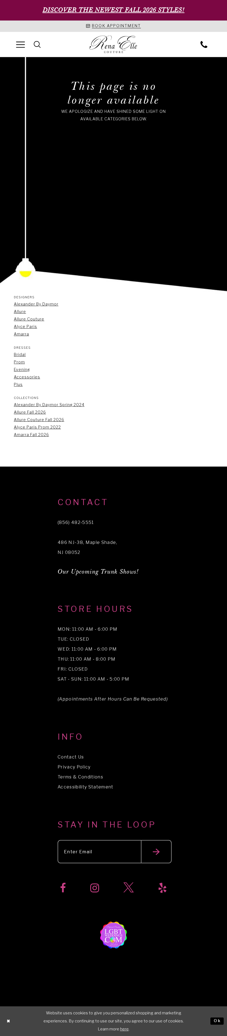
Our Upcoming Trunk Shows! (98, 572)
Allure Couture (29, 319)
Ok (217, 1021)
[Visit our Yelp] (162, 888)
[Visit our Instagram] (94, 888)
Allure (20, 311)
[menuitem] (20, 44)
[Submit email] (156, 851)
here (124, 1029)
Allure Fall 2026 (30, 412)
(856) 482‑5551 (76, 522)
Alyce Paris (25, 326)
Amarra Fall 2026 (31, 434)
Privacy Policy (74, 767)
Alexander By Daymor (36, 304)
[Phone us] (204, 44)
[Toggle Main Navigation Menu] (20, 44)
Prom (19, 362)
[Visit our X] (128, 888)
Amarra (21, 334)
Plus (18, 384)
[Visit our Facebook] (63, 888)
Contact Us (71, 757)
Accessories (27, 377)
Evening (22, 369)
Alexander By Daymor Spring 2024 (49, 404)
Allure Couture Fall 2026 (39, 419)
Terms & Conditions (80, 777)
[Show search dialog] (37, 44)
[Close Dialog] (8, 1021)
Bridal (20, 354)
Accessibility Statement (86, 787)
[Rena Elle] (114, 44)
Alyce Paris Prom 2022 (37, 427)
